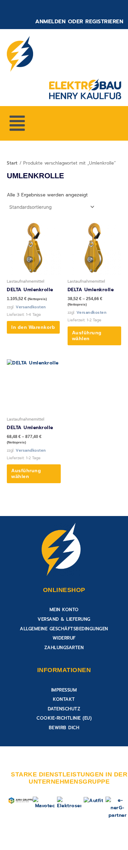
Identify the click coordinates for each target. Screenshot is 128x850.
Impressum (64, 690)
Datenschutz (64, 709)
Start (12, 163)
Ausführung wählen (87, 336)
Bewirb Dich (64, 727)
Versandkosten (31, 307)
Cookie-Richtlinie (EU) (64, 718)
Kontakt (64, 699)
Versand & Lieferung (64, 619)
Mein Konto (64, 609)
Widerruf (64, 638)
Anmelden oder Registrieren (79, 21)
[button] (17, 123)
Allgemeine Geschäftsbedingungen (64, 629)
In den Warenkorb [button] (33, 327)
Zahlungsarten (64, 647)
